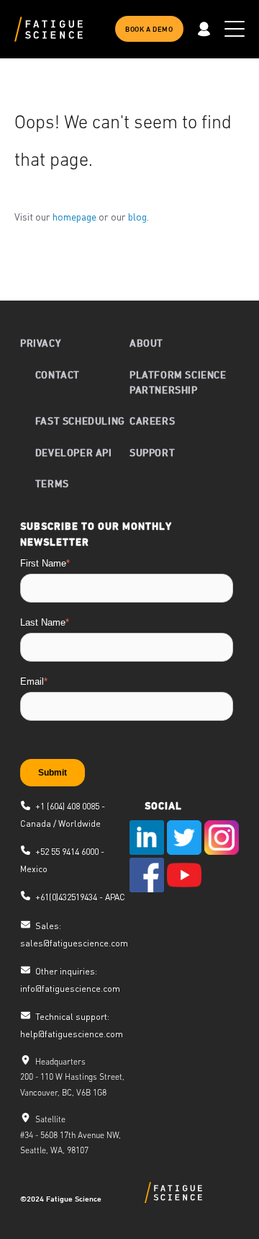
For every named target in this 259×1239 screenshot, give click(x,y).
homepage (74, 216)
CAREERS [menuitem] (152, 420)
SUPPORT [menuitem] (152, 452)
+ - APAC (80, 897)
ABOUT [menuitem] (146, 343)
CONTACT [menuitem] (57, 374)
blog (137, 216)
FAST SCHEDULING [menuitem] (80, 420)
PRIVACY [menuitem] (40, 343)
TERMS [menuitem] (52, 483)
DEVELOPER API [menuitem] (73, 452)
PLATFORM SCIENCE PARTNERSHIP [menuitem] (178, 382)
